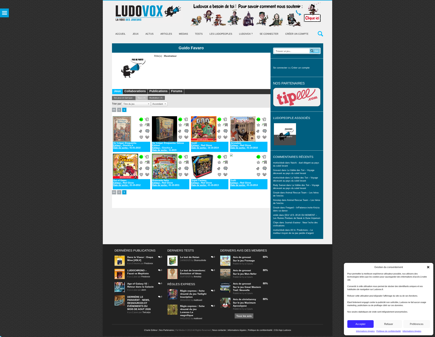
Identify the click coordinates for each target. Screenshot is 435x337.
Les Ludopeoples (221, 33)
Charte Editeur (151, 330)
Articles (166, 33)
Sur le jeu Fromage (244, 260)
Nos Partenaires (166, 330)
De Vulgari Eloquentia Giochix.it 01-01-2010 (127, 145)
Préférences (416, 324)
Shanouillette (200, 260)
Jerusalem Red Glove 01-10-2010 (244, 145)
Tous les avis (244, 316)
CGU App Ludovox (282, 330)
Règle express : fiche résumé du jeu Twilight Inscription (193, 293)
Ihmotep (277, 200)
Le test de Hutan (189, 257)
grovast (246, 257)
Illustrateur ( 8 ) (156, 98)
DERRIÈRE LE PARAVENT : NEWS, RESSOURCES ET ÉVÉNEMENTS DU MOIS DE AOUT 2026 (139, 303)
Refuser (388, 324)
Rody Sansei (279, 185)
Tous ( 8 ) (141, 98)
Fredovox (148, 263)
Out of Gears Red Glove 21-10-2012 (127, 182)
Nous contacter (219, 330)
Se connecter (269, 33)
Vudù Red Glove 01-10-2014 (244, 182)
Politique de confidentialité (388, 331)
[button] (428, 267)
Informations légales (365, 331)
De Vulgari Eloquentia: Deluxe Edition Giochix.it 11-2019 (168, 146)
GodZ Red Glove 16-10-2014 (205, 145)
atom (143, 290)
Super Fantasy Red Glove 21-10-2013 (205, 182)
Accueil (120, 33)
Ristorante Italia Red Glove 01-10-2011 (165, 182)
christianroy (249, 299)
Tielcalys (146, 312)
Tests (199, 33)
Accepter (360, 324)
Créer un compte (296, 33)
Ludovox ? (246, 33)
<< (114, 109)
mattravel (198, 300)
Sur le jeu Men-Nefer (244, 273)
